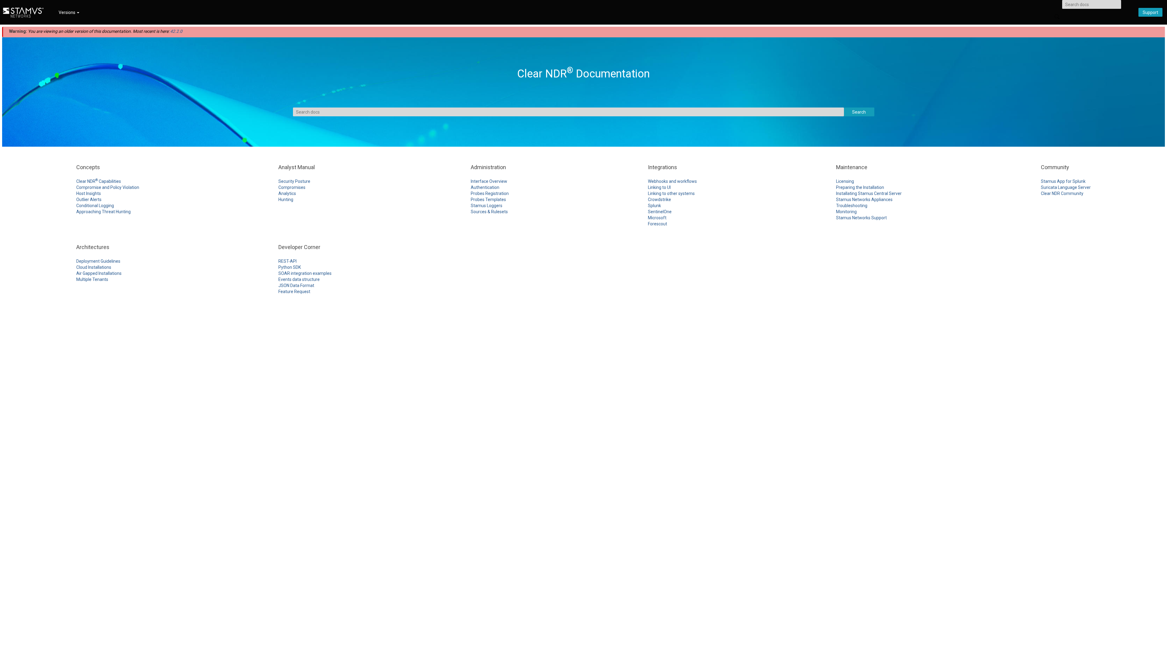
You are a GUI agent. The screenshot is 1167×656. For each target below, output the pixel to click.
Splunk (654, 205)
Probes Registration (490, 193)
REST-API (287, 261)
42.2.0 (176, 31)
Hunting (285, 199)
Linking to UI (659, 187)
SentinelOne (660, 211)
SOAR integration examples (305, 273)
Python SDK (289, 267)
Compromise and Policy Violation (107, 187)
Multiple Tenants (92, 279)
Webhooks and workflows (672, 181)
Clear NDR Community (1062, 193)
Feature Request (294, 291)
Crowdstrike (659, 199)
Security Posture (294, 181)
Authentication (485, 187)
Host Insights (88, 193)
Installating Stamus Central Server (869, 193)
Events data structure (299, 279)
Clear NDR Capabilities (98, 181)
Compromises (291, 187)
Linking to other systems (671, 193)
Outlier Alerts (89, 199)
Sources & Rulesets (489, 211)
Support (1150, 12)
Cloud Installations (93, 267)
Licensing (845, 181)
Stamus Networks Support (861, 217)
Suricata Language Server (1066, 187)
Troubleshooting (851, 205)
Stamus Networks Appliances (864, 199)
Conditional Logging (95, 205)
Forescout (657, 223)
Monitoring (846, 211)
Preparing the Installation (860, 187)
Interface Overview (489, 181)
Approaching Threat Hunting (103, 211)
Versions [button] (67, 12)
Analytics (287, 193)
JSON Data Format (296, 285)
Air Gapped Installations (99, 273)
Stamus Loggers (486, 205)
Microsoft (657, 217)
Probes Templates (488, 199)
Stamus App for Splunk (1063, 181)
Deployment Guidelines (98, 261)
